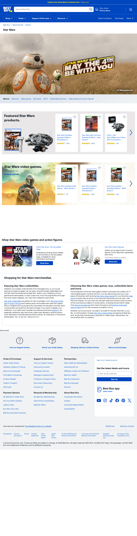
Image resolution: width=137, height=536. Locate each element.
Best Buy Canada (127, 426)
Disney (28, 25)
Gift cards (37, 99)
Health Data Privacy (53, 436)
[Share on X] (129, 400)
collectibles (12, 301)
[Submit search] (91, 9)
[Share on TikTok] (111, 400)
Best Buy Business (71, 383)
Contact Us (38, 387)
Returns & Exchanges (11, 371)
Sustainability (69, 409)
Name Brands (17, 25)
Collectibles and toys (58, 99)
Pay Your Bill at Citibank (12, 401)
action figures (15, 303)
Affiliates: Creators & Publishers (76, 371)
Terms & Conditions (18, 435)
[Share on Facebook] (117, 400)
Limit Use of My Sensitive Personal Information (90, 435)
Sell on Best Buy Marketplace (75, 363)
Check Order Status (11, 363)
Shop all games (11, 174)
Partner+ (67, 387)
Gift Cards (7, 387)
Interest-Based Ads (34, 435)
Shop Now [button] (44, 263)
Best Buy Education (72, 379)
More (129, 18)
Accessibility (7, 434)
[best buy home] (7, 9)
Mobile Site (110, 426)
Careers (67, 401)
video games (105, 296)
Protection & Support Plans (45, 379)
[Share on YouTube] (99, 400)
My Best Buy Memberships (44, 397)
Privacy (26, 434)
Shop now (85, 2)
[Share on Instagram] (105, 400)
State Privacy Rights (43, 436)
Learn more (108, 391)
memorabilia (103, 313)
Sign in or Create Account (107, 360)
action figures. (114, 247)
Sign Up (114, 379)
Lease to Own (8, 405)
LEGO (45, 99)
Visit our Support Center (43, 363)
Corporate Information (73, 397)
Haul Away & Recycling (43, 383)
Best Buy (6, 25)
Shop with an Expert (42, 367)
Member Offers (40, 405)
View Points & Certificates (44, 401)
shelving (55, 310)
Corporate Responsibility (74, 405)
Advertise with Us (71, 367)
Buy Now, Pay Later (11, 409)
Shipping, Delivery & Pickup (14, 367)
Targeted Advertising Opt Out (108, 436)
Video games (26, 99)
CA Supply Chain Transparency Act (123, 435)
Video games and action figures (81, 99)
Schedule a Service (41, 371)
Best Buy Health (70, 375)
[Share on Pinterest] (123, 400)
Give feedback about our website (38, 426)
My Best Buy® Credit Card (13, 397)
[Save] (75, 117)
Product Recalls (9, 379)
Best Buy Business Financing (14, 413)
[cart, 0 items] (130, 9)
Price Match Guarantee (12, 375)
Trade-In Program (10, 383)
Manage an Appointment (44, 375)
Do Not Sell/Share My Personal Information (69, 435)
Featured (15, 99)
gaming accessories (82, 305)
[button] (102, 9)
